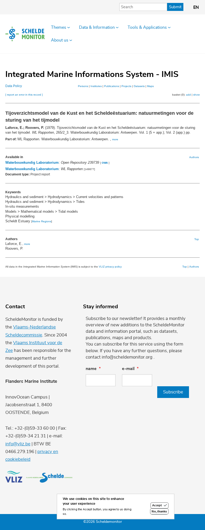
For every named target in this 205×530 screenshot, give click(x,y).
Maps (150, 86)
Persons (83, 86)
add (188, 94)
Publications (111, 86)
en (196, 7)
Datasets (139, 86)
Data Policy (13, 86)
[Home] (25, 34)
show (196, 94)
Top (196, 239)
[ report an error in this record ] (24, 94)
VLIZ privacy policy (110, 266)
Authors (194, 157)
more (115, 139)
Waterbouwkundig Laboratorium (32, 163)
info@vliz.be (17, 444)
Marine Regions (41, 221)
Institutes (96, 86)
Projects (126, 86)
